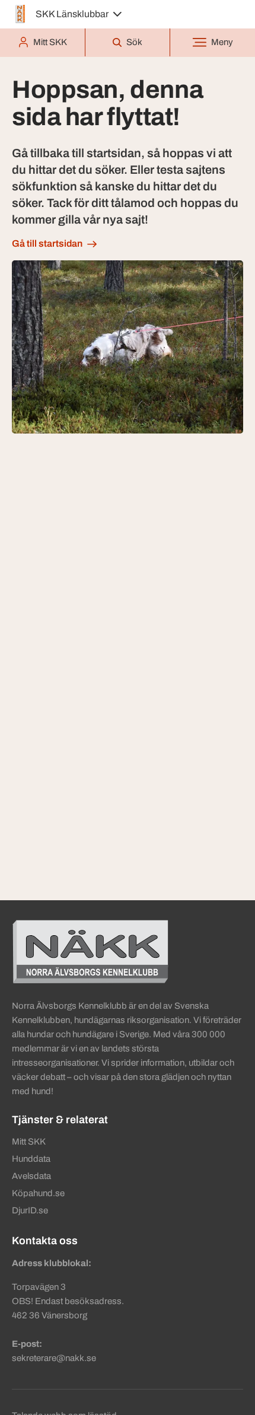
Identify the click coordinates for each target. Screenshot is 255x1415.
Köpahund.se (38, 1193)
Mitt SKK (29, 1141)
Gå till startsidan (47, 243)
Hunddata (31, 1159)
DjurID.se (30, 1210)
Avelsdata (31, 1176)
